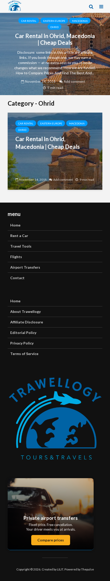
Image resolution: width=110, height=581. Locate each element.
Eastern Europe (54, 20)
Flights (16, 257)
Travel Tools (20, 246)
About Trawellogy (25, 311)
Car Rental (28, 20)
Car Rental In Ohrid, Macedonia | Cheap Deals (55, 39)
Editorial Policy (23, 332)
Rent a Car (19, 235)
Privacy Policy (22, 343)
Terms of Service (24, 353)
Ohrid (54, 27)
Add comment (74, 81)
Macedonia (80, 20)
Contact (17, 278)
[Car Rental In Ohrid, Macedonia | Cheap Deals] (55, 150)
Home (15, 225)
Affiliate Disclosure (26, 322)
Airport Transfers (25, 267)
